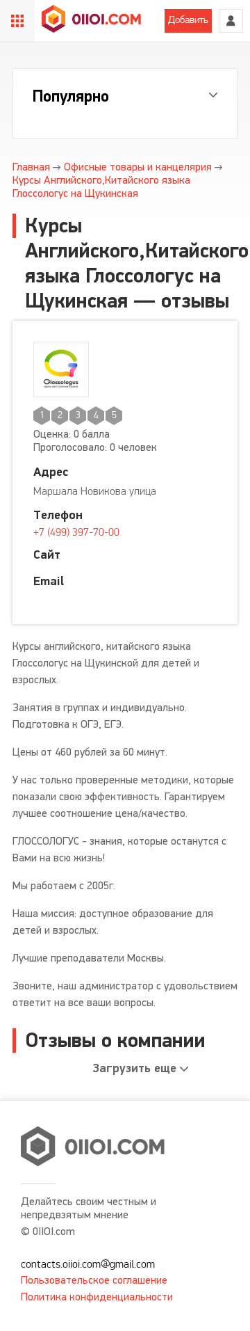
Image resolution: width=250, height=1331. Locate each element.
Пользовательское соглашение (94, 1279)
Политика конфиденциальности (97, 1296)
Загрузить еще (134, 1068)
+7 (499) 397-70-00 (76, 533)
